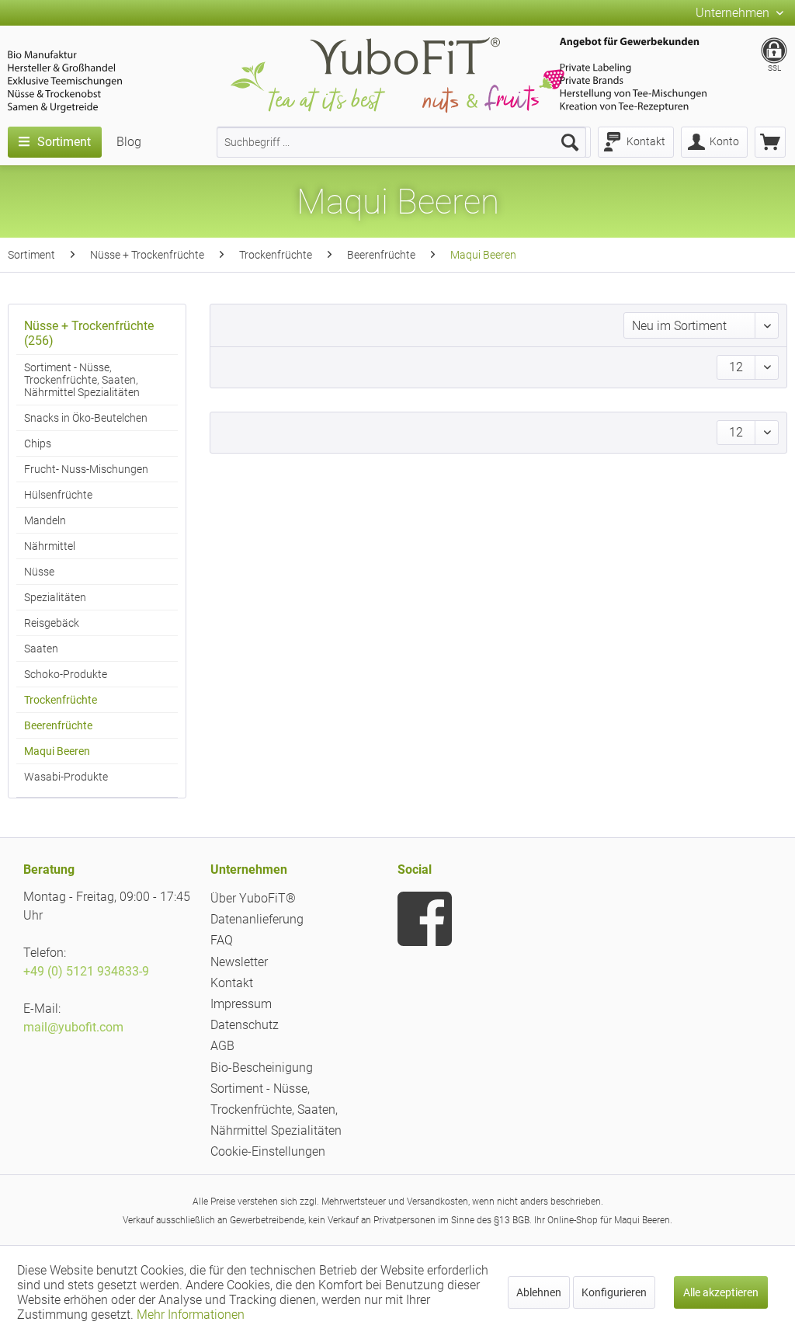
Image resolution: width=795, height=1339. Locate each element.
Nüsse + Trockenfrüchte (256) (89, 333)
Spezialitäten (55, 597)
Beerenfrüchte (58, 725)
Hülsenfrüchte (58, 495)
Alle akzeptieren (721, 1292)
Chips (37, 443)
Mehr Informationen (191, 1314)
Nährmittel (49, 546)
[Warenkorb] (770, 142)
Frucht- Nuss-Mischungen (86, 469)
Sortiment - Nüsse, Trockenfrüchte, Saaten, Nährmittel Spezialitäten (82, 379)
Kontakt (231, 983)
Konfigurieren (614, 1292)
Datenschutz (244, 1024)
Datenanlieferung (257, 919)
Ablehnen (538, 1292)
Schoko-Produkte (65, 674)
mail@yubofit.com (73, 1027)
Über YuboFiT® (253, 898)
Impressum (241, 1003)
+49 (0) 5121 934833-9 (86, 971)
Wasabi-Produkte (66, 776)
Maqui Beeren (57, 751)
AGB (222, 1045)
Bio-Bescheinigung (261, 1067)
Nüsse (39, 571)
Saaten (41, 648)
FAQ (221, 940)
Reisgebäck (51, 623)
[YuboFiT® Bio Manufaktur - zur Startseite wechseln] (397, 78)
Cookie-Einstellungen (267, 1151)
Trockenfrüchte (60, 700)
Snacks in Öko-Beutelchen (86, 418)
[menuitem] (401, 142)
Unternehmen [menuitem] (734, 12)
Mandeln (45, 520)
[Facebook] (425, 919)
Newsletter (239, 962)
